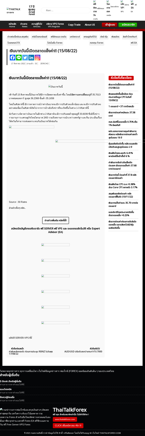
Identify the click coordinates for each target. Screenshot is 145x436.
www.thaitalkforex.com (65, 419)
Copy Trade (74, 25)
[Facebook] (12, 57)
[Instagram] (37, 57)
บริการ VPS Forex (55, 25)
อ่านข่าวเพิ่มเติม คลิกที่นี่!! (56, 220)
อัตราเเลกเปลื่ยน (80, 94)
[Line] (19, 57)
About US (90, 25)
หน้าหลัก (12, 25)
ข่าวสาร (23, 25)
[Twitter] (25, 57)
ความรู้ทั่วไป (37, 25)
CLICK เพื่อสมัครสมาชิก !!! (68, 425)
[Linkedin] (31, 57)
